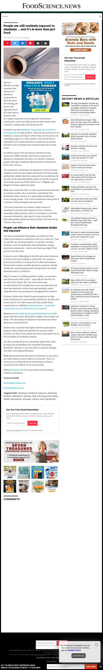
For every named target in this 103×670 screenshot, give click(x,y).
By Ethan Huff (83, 161)
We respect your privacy (38, 654)
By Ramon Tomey (85, 182)
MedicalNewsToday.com (14, 383)
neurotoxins (16, 399)
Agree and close (78, 656)
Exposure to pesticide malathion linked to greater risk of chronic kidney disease (84, 136)
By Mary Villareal (85, 115)
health (7, 399)
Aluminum (22, 393)
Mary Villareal (24, 38)
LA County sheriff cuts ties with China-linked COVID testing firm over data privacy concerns (83, 177)
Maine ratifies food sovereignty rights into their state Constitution (84, 281)
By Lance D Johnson (86, 285)
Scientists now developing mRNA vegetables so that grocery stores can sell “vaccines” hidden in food (84, 246)
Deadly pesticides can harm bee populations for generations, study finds (84, 189)
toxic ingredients (48, 399)
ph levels (27, 399)
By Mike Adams (84, 301)
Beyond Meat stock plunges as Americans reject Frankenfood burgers (83, 258)
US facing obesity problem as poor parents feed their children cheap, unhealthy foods (85, 270)
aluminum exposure (37, 393)
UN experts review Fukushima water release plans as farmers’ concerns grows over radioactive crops (85, 234)
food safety (52, 396)
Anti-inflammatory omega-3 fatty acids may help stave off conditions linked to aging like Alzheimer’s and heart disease (85, 123)
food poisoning (39, 396)
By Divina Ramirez (85, 328)
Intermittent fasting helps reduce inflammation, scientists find (84, 209)
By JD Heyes (83, 342)
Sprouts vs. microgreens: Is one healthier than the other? (83, 324)
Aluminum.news (17, 370)
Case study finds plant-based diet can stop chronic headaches (84, 200)
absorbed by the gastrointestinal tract (33, 313)
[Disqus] (31, 534)
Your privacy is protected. (14, 430)
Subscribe (91, 666)
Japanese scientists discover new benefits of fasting (84, 147)
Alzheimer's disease (22, 396)
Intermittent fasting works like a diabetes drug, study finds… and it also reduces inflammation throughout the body (84, 221)
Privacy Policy (51, 661)
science (35, 399)
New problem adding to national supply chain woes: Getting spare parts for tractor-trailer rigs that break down (84, 336)
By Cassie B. (83, 228)
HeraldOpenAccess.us (14, 388)
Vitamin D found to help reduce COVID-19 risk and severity (83, 166)
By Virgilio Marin (84, 129)
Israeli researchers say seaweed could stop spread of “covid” (84, 157)
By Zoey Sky (83, 141)
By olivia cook (83, 170)
